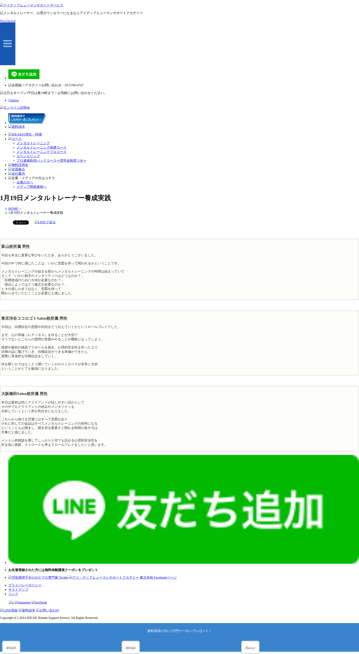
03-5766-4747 (9, 21)
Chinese (13, 100)
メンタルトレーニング (33, 143)
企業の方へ (25, 182)
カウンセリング (28, 156)
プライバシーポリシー (25, 585)
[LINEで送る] (45, 222)
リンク (13, 594)
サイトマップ (18, 589)
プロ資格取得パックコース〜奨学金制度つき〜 (51, 160)
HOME (13, 208)
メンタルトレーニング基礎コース (41, 147)
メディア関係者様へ (32, 186)
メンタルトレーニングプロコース (41, 152)
